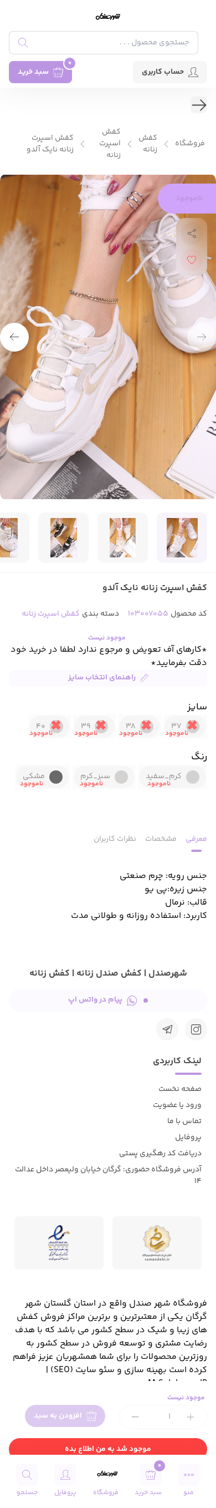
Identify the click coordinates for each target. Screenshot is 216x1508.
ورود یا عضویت (177, 1105)
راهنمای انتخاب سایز (102, 678)
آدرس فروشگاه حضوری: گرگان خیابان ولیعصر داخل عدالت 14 (108, 1175)
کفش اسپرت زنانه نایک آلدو (50, 144)
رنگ (199, 757)
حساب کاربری (163, 72)
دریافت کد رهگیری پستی (160, 1153)
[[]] (167, 1029)
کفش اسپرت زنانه (110, 143)
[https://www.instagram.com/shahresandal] (196, 1029)
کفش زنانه (147, 144)
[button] (14, 337)
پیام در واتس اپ (95, 1000)
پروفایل (188, 1137)
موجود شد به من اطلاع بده (108, 1449)
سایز (197, 707)
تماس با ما (184, 1121)
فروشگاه (190, 144)
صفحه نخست (180, 1089)
